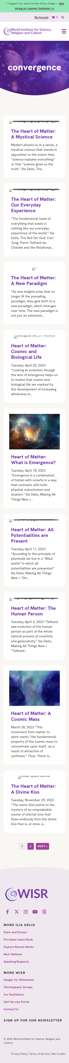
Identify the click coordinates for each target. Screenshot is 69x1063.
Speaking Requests (16, 962)
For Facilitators (14, 994)
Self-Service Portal (16, 1002)
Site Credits (58, 1053)
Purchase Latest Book (18, 939)
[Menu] (64, 31)
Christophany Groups (18, 987)
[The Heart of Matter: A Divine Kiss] (34, 801)
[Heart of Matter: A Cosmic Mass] (34, 715)
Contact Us (11, 1009)
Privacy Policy (19, 1053)
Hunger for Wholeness (19, 980)
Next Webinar (13, 954)
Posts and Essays (15, 932)
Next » (42, 846)
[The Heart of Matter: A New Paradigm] (34, 293)
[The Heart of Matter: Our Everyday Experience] (34, 219)
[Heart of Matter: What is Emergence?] (34, 458)
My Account (41, 17)
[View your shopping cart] (53, 17)
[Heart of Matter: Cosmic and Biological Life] (34, 366)
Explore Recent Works (19, 947)
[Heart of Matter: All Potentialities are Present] (34, 550)
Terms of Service (39, 1053)
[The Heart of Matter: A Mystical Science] (34, 146)
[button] (7, 911)
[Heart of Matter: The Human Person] (34, 626)
